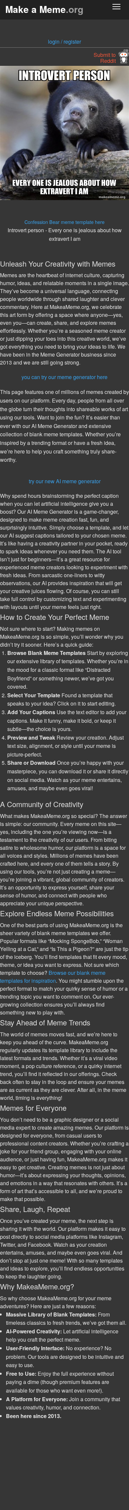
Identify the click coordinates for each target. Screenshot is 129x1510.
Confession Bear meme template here (64, 221)
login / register (64, 41)
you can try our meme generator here (65, 377)
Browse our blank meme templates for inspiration (53, 976)
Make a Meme (44, 9)
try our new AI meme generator (65, 481)
